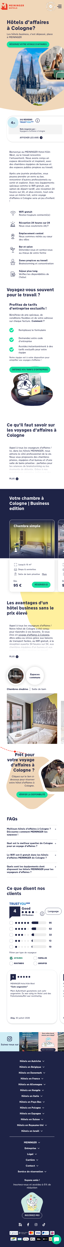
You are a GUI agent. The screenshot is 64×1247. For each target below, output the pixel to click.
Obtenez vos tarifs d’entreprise (30, 369)
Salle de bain (39, 689)
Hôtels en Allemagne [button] (30, 1084)
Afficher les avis (29, 137)
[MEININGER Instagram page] (36, 1224)
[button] (37, 123)
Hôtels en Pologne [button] (30, 1107)
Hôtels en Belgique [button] (30, 1066)
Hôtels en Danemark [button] (30, 1072)
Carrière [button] (30, 1159)
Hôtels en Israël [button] (30, 1130)
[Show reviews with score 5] (19, 923)
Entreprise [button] (30, 1148)
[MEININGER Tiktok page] (44, 1224)
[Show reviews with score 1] (19, 947)
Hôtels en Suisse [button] (30, 1119)
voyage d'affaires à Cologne (33, 634)
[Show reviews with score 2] (19, 941)
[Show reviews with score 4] (19, 929)
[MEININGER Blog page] (20, 1224)
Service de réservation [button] (30, 1171)
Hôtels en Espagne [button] (30, 1113)
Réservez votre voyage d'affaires (28, 44)
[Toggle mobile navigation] (59, 6)
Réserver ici (41, 584)
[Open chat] (56, 1239)
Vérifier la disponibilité (32, 794)
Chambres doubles (17, 689)
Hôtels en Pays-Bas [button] (30, 1101)
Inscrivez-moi (32, 1215)
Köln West (16, 737)
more (44, 574)
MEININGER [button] (30, 1142)
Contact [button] (30, 1165)
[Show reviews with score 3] (19, 935)
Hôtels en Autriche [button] (30, 1061)
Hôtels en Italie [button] (30, 1096)
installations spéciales (21, 472)
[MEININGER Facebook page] (28, 1224)
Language (53, 911)
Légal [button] (30, 1154)
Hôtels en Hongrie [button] (30, 1090)
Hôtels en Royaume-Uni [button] (30, 1125)
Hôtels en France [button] (30, 1078)
